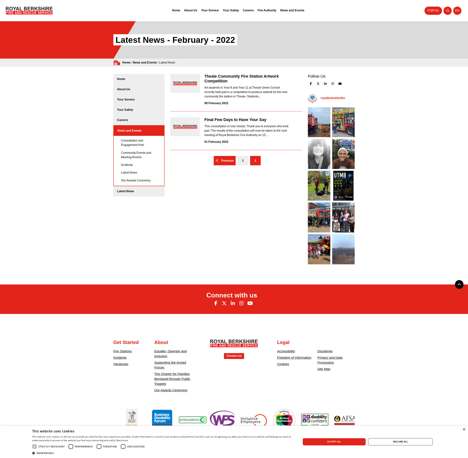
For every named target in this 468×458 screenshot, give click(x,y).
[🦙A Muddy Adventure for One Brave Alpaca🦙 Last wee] (319, 186)
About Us (190, 10)
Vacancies (120, 364)
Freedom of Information (294, 358)
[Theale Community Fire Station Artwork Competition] (185, 83)
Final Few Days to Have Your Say (235, 119)
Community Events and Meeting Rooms (136, 155)
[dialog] (234, 442)
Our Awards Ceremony (135, 180)
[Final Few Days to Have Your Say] (185, 126)
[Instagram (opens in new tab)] (333, 84)
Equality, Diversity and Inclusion (170, 353)
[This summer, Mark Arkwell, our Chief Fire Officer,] (343, 186)
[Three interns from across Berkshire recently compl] (343, 217)
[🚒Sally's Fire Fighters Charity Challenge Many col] (319, 154)
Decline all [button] (400, 441)
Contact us (234, 355)
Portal (433, 10)
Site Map (323, 369)
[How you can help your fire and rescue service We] (343, 249)
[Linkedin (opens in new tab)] (325, 84)
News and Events (292, 10)
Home (176, 10)
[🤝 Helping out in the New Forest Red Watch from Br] (319, 122)
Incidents (127, 164)
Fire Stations (122, 351)
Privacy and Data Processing (329, 360)
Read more (122, 440)
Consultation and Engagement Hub (132, 142)
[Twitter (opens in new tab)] (318, 84)
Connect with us (231, 295)
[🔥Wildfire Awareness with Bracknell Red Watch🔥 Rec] (343, 122)
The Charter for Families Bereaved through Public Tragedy (172, 379)
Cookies (283, 364)
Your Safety (231, 10)
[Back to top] (459, 284)
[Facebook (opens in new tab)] (311, 84)
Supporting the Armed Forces (170, 365)
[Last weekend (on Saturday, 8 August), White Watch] (319, 249)
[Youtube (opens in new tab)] (340, 84)
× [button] (464, 429)
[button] (162, 453)
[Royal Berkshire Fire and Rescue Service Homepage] (29, 10)
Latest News (129, 172)
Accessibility (286, 351)
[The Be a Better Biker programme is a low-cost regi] (319, 217)
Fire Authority (267, 10)
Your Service (210, 10)
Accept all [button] (334, 441)
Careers (248, 10)
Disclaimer (325, 351)
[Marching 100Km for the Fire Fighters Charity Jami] (343, 154)
